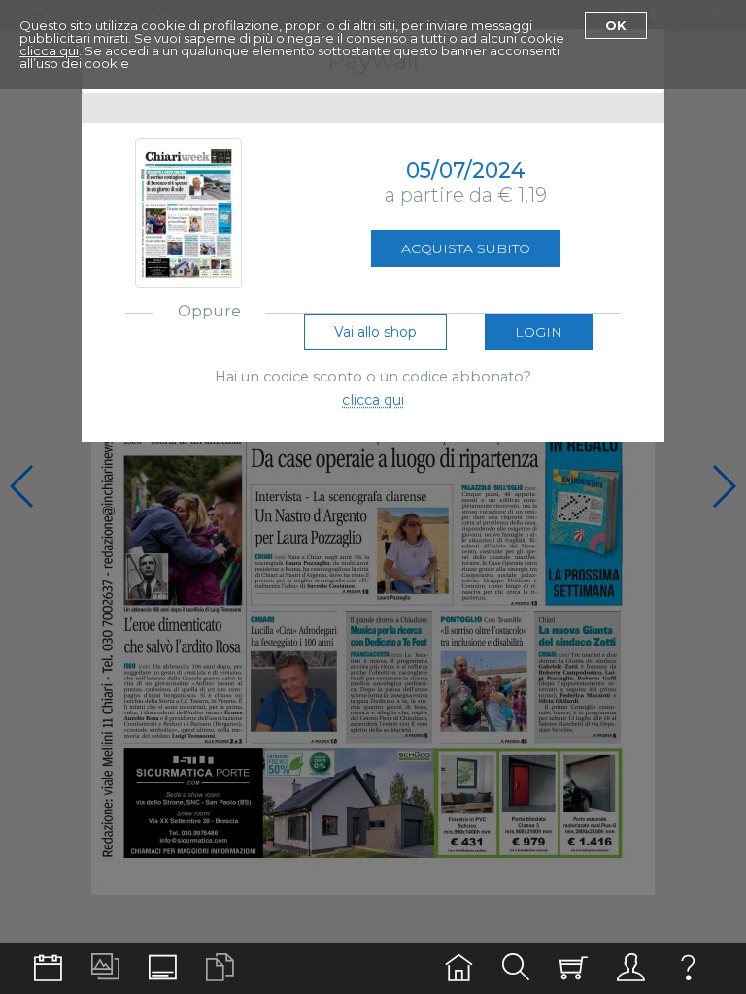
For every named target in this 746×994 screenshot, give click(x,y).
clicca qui (49, 50)
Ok (616, 25)
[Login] (631, 968)
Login (538, 332)
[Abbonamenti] (573, 968)
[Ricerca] (516, 968)
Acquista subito (465, 248)
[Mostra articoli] (220, 968)
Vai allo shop (375, 332)
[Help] (688, 968)
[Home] (459, 968)
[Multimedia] (105, 968)
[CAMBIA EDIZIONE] (48, 968)
